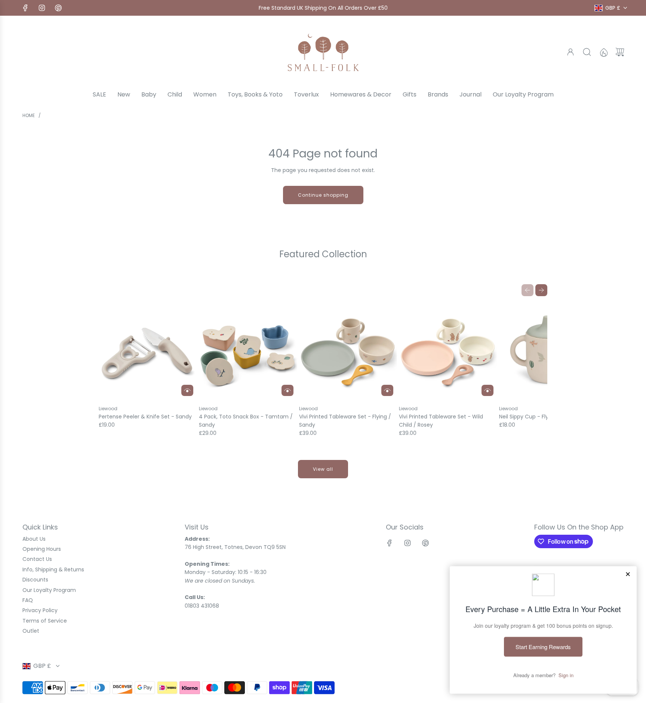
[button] (527, 290)
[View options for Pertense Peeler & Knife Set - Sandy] (187, 390)
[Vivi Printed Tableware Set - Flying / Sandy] (348, 351)
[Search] (587, 52)
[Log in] (570, 52)
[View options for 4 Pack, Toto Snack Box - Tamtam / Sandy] (287, 390)
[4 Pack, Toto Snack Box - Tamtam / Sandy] (248, 351)
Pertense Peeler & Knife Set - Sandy (145, 416)
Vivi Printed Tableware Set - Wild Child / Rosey (441, 421)
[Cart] (620, 52)
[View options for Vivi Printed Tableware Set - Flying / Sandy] (387, 390)
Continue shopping (323, 195)
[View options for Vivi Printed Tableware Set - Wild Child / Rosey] (487, 390)
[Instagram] (42, 8)
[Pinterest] (58, 8)
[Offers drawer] (603, 52)
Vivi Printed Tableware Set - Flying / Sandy (345, 421)
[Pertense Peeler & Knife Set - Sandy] (148, 351)
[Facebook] (25, 8)
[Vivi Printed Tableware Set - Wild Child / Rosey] (448, 351)
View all (323, 469)
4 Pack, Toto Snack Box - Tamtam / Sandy (246, 421)
